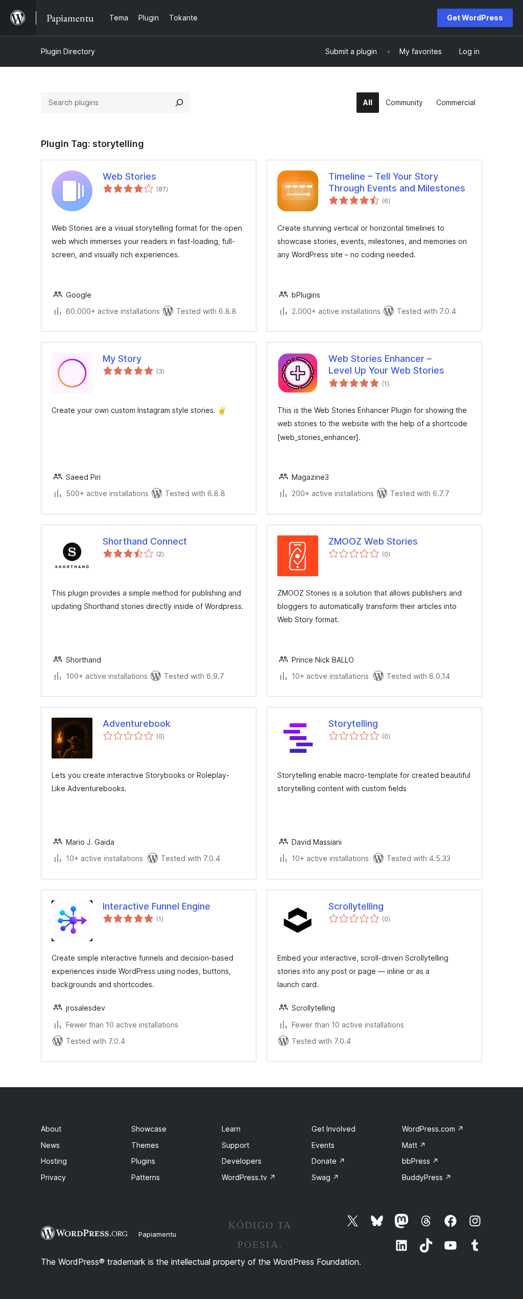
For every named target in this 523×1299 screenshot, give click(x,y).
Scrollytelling (356, 906)
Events (323, 1145)
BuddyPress (426, 1177)
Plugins (143, 1161)
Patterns (145, 1177)
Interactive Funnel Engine (156, 906)
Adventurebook (137, 723)
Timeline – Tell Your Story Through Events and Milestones (396, 182)
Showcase (149, 1128)
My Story (122, 358)
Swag (325, 1177)
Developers (242, 1161)
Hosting (54, 1161)
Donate (328, 1161)
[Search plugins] (179, 102)
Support (235, 1145)
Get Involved (333, 1128)
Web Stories (129, 176)
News (50, 1145)
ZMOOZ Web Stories (373, 541)
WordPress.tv (249, 1177)
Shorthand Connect (145, 541)
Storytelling (353, 723)
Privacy (53, 1177)
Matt (414, 1145)
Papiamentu (157, 1234)
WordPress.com (433, 1128)
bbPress (420, 1161)
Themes (145, 1145)
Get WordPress (475, 17)
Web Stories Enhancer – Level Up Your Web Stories (386, 364)
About (51, 1128)
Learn (231, 1128)
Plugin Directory (68, 51)
